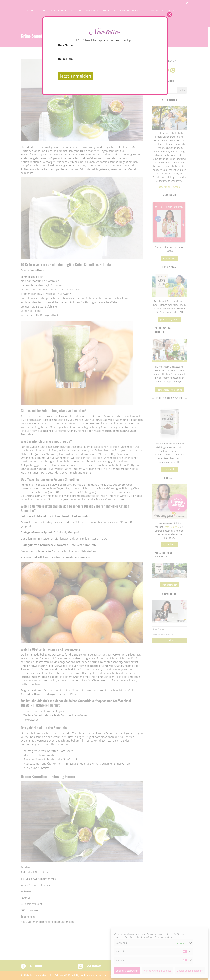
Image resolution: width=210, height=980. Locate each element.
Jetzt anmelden (75, 76)
